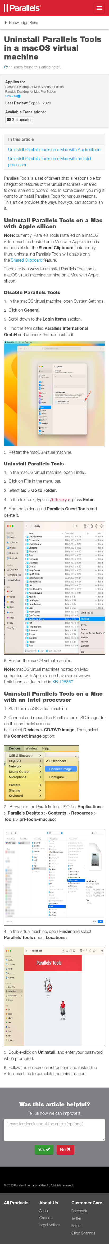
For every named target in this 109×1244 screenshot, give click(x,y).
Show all (11, 96)
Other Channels (83, 1233)
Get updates (21, 119)
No (63, 1149)
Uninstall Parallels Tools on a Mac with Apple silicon (54, 149)
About (44, 1211)
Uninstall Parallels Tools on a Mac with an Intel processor (49, 161)
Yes (42, 1149)
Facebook (79, 1211)
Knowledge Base (21, 24)
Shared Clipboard (26, 260)
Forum (76, 1226)
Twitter (76, 1218)
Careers (45, 1218)
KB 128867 (62, 681)
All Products (16, 1203)
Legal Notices (49, 1225)
